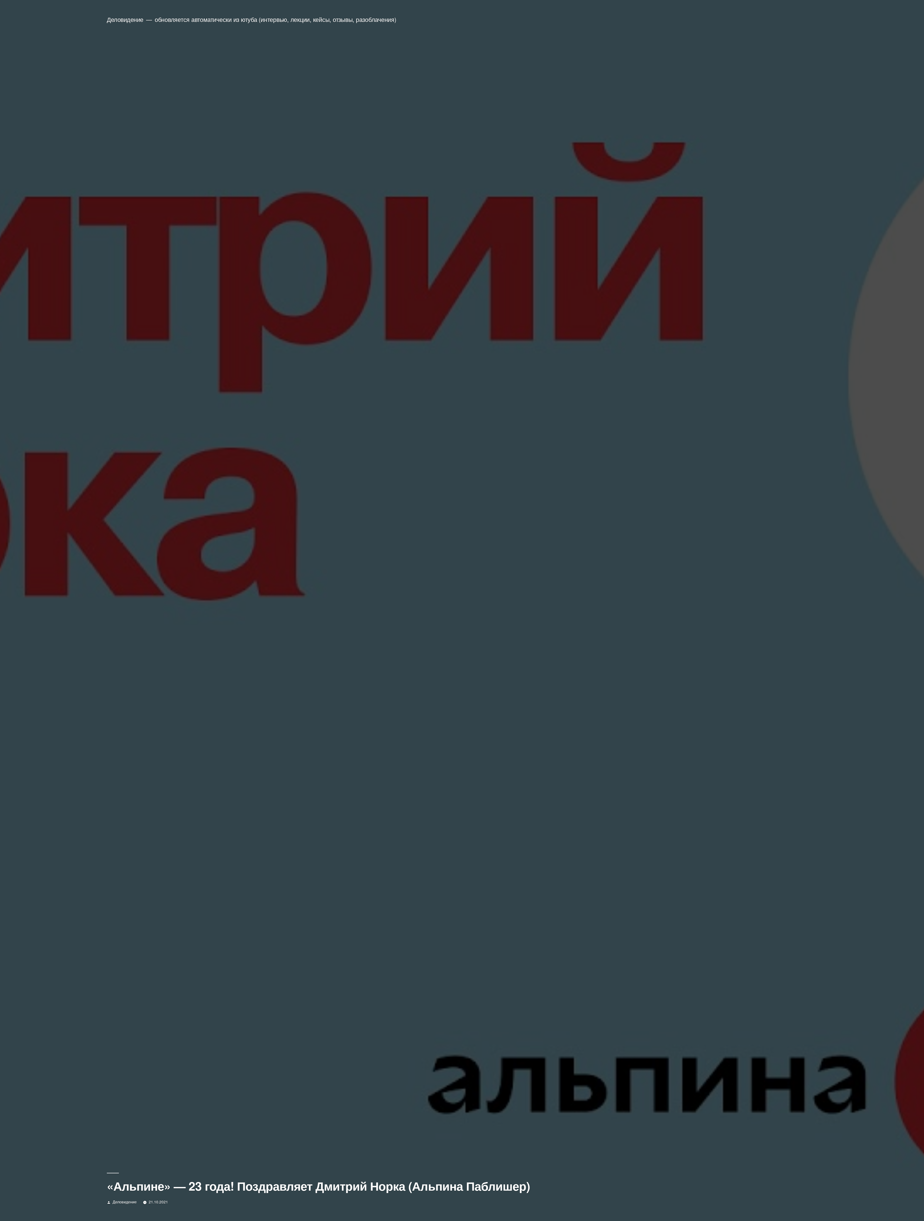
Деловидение (125, 19)
